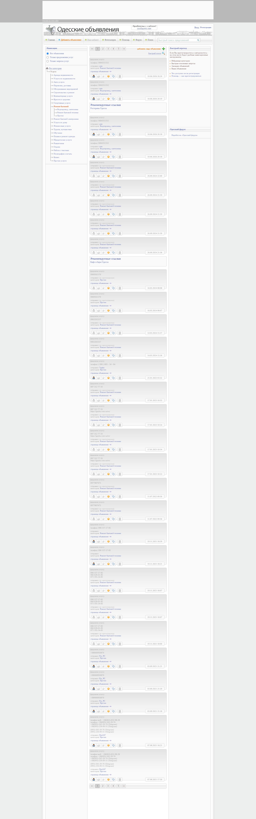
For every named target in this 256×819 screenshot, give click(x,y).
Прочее (60, 116)
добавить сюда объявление (149, 49)
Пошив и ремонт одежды (64, 136)
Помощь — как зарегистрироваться (186, 76)
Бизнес (56, 157)
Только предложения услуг (61, 57)
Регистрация (205, 27)
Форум (138, 40)
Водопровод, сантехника (67, 109)
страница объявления (99, 71)
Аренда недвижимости (63, 75)
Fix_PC (102, 656)
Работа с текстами (61, 150)
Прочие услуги (60, 161)
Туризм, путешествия (63, 129)
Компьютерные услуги (63, 96)
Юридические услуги (63, 140)
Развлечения (59, 143)
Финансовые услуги (62, 126)
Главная (51, 40)
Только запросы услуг (59, 61)
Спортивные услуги (62, 103)
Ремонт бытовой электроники (66, 119)
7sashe (101, 368)
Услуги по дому (60, 122)
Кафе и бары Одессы (99, 262)
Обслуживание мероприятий (66, 89)
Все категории (55, 68)
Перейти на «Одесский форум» (185, 135)
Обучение (58, 133)
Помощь (125, 40)
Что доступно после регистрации (186, 73)
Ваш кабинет (93, 40)
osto (101, 66)
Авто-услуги (59, 82)
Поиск (150, 40)
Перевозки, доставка (62, 85)
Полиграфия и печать (63, 154)
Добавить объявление (71, 40)
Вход (197, 27)
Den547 (102, 735)
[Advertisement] (107, 10)
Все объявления (57, 53)
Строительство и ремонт (64, 92)
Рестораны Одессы (98, 108)
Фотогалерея (110, 40)
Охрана (57, 147)
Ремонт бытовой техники (67, 112)
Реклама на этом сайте (50, 21)
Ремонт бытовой (61, 106)
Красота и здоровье (62, 99)
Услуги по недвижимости (64, 78)
